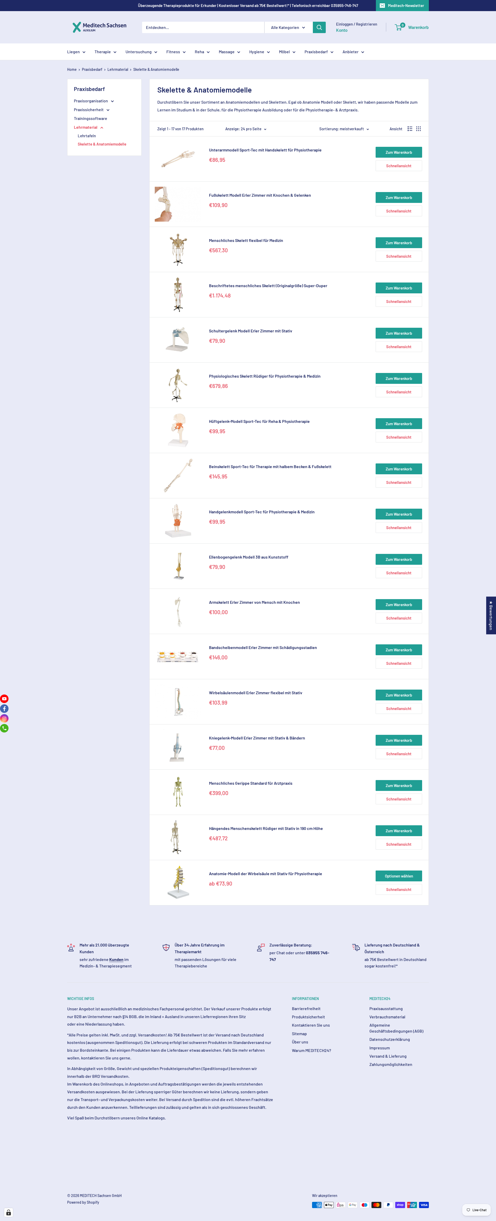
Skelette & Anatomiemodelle (156, 69)
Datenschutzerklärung (389, 1039)
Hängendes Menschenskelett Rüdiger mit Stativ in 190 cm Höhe (266, 828)
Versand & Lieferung (388, 1056)
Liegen (73, 51)
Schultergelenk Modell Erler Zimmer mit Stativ (250, 330)
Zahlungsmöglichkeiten (390, 1064)
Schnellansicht (399, 165)
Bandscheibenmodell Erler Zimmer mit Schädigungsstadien (263, 647)
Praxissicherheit (89, 109)
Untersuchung (139, 51)
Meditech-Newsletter (406, 5)
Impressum (379, 1047)
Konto (341, 30)
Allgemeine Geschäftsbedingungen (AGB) (396, 1027)
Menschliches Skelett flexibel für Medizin (246, 240)
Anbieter (351, 51)
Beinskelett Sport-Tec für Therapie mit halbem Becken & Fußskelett (270, 466)
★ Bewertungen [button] (491, 615)
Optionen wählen (399, 876)
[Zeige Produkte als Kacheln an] (418, 128)
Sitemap (299, 1033)
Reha (199, 51)
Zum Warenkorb (399, 152)
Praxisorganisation (91, 100)
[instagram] (4, 718)
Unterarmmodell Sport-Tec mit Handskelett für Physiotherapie (265, 149)
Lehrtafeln (87, 135)
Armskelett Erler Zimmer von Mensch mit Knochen (254, 602)
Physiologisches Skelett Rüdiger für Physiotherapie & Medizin (265, 375)
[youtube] (4, 699)
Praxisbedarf (316, 51)
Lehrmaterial (117, 69)
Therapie (103, 51)
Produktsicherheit (308, 1016)
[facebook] (4, 708)
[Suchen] (319, 27)
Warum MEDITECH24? (311, 1050)
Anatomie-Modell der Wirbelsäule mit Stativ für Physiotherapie (265, 873)
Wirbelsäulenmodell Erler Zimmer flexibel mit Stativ (255, 692)
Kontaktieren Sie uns (311, 1024)
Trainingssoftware (90, 118)
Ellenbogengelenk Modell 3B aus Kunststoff (248, 556)
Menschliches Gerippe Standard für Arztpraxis (250, 783)
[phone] (4, 728)
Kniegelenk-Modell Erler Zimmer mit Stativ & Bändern (257, 737)
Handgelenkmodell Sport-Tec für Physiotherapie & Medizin (262, 511)
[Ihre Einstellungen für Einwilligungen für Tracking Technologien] (8, 1212)
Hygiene (256, 51)
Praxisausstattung (386, 1008)
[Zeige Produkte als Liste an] (410, 128)
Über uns (300, 1041)
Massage (227, 51)
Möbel (284, 51)
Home (72, 69)
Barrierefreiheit (306, 1008)
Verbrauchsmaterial (387, 1016)
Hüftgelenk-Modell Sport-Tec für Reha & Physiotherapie (259, 421)
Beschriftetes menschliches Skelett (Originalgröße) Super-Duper (268, 285)
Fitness (173, 51)
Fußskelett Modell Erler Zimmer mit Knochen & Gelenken (260, 195)
